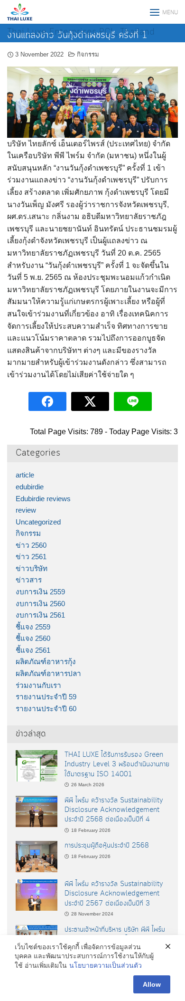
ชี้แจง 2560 (33, 638)
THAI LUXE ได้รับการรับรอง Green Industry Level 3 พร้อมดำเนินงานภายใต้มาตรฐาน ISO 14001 (117, 764)
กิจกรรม (88, 54)
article (25, 475)
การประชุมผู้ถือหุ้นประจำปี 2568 (107, 845)
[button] (18, 102)
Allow (152, 984)
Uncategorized (38, 522)
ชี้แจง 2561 (33, 650)
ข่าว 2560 (31, 545)
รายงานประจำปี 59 (46, 697)
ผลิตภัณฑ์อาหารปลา (48, 673)
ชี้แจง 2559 (33, 627)
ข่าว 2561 (31, 557)
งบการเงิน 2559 (40, 592)
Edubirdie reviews (43, 499)
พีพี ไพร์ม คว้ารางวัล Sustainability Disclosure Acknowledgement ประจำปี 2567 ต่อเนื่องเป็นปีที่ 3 (114, 893)
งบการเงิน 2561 (40, 615)
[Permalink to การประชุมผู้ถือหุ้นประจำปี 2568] (36, 856)
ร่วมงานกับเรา (38, 685)
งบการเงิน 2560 (40, 604)
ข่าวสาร (29, 580)
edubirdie (30, 487)
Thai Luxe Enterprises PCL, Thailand (81, 32)
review (26, 510)
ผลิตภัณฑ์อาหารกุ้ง (46, 662)
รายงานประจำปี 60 (46, 709)
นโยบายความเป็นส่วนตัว (105, 965)
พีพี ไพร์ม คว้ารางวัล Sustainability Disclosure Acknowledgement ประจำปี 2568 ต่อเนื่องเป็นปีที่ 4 (114, 810)
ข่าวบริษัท (31, 568)
